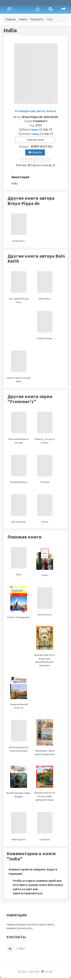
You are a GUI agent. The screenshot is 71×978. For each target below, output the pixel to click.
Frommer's (36, 19)
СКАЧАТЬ (36, 152)
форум (21, 924)
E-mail (21, 948)
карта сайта (46, 924)
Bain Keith (51, 117)
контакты (32, 924)
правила (11, 928)
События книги (35, 139)
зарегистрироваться (27, 893)
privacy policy (25, 928)
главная (11, 924)
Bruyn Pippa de (32, 117)
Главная (11, 19)
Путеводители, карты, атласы (35, 111)
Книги (23, 19)
